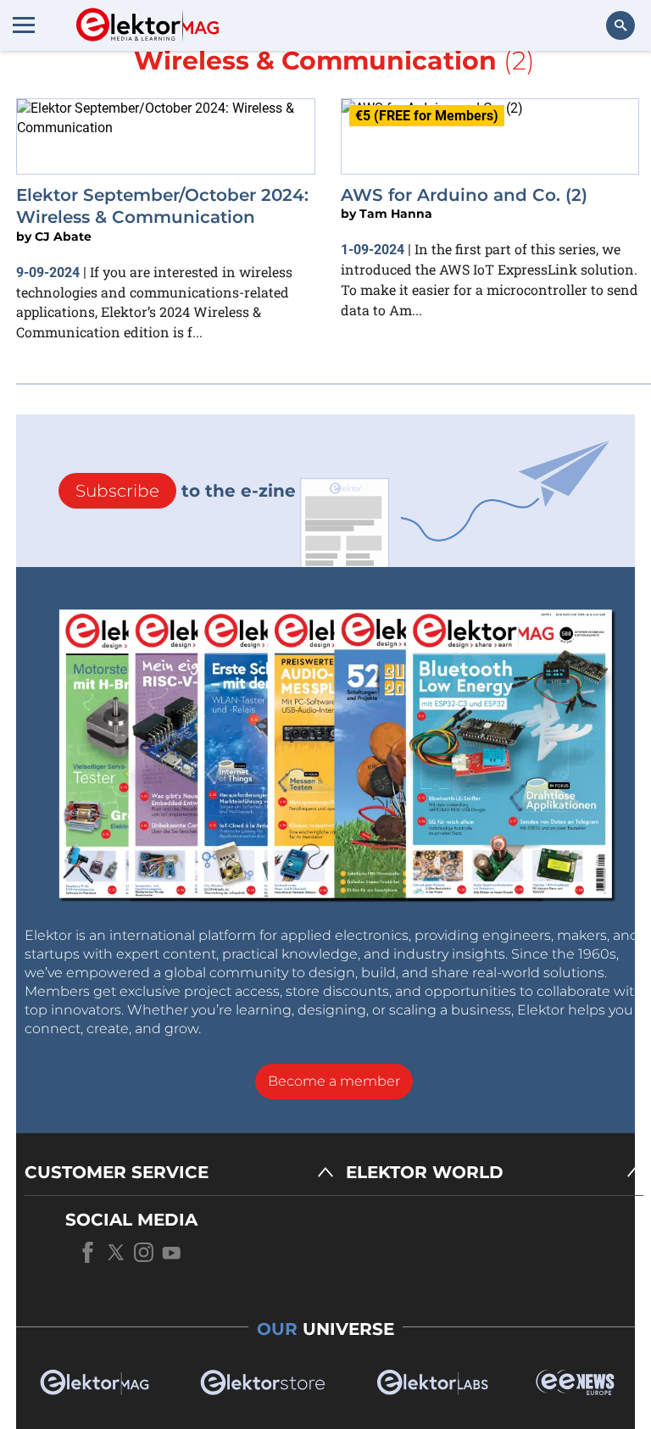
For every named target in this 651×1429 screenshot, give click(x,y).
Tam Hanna (395, 213)
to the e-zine (185, 491)
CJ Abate (63, 236)
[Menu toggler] (23, 25)
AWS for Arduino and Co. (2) (464, 195)
